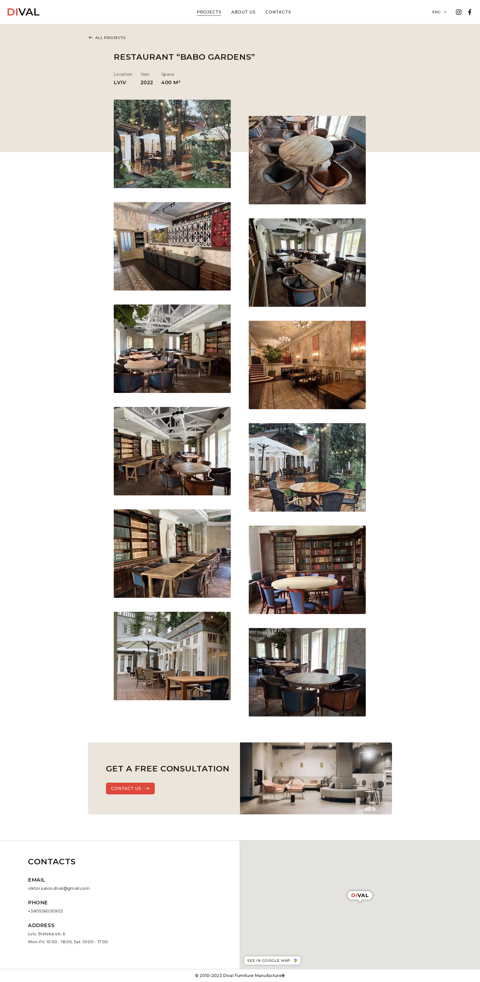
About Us (243, 12)
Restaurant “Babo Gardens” (184, 57)
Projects (209, 12)
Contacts (278, 12)
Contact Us (126, 788)
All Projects (110, 37)
